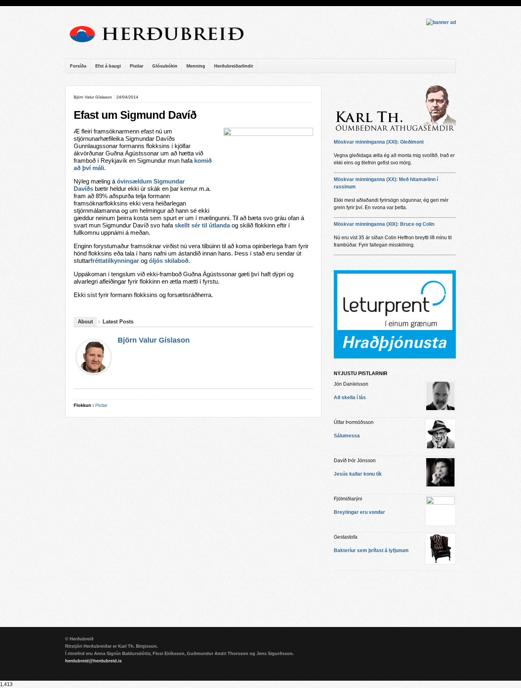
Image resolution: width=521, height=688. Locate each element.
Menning (195, 65)
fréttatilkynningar (114, 261)
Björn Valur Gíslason (154, 340)
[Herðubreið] (160, 45)
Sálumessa (347, 436)
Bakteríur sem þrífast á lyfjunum (371, 550)
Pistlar (136, 65)
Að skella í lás (350, 397)
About (85, 322)
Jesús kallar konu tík (358, 474)
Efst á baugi (108, 65)
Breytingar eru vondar (359, 512)
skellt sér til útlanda (202, 225)
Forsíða (78, 65)
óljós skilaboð (168, 261)
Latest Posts (118, 322)
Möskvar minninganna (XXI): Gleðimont (379, 142)
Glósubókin (164, 65)
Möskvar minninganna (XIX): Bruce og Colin (384, 224)
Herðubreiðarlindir (233, 65)
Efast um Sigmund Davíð (135, 115)
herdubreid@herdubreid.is (93, 660)
